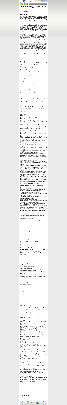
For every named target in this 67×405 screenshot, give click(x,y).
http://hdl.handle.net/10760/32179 (27, 58)
